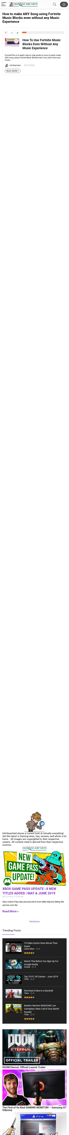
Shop (64, 4)
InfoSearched (15, 65)
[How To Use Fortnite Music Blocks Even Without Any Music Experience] (12, 39)
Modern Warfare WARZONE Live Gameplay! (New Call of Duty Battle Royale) (41, 1008)
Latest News (29, 949)
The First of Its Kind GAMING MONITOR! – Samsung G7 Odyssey (34, 1109)
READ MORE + (12, 71)
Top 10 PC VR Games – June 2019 (41, 976)
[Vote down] (12, 33)
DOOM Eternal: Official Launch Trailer (24, 1067)
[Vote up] (17, 33)
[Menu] (4, 4)
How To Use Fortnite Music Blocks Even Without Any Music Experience (41, 44)
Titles (26, 979)
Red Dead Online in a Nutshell (38, 990)
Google (27, 967)
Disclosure (34, 921)
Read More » (10, 911)
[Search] (54, 4)
